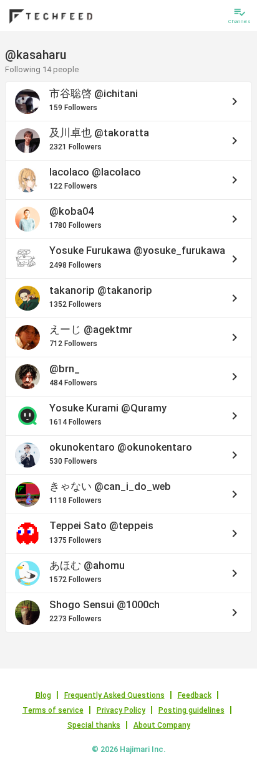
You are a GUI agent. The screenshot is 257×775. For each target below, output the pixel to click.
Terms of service (53, 710)
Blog (43, 695)
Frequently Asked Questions (114, 695)
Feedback (194, 695)
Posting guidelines (191, 710)
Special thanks (93, 725)
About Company (161, 725)
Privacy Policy (121, 710)
